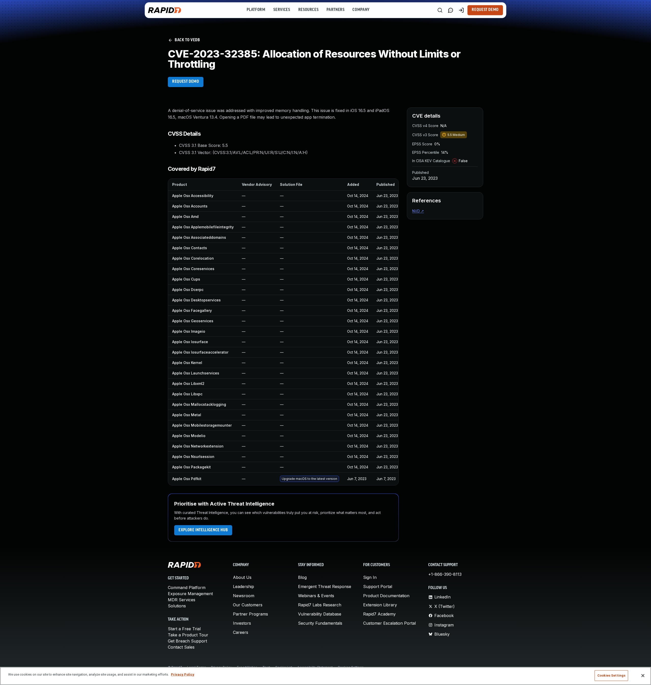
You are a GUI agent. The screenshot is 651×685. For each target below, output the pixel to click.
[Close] (642, 675)
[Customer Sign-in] (461, 10)
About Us (242, 577)
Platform (256, 10)
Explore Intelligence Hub (203, 530)
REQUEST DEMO (185, 82)
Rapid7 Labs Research (319, 604)
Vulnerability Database (319, 614)
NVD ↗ (418, 211)
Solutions (177, 605)
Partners (335, 10)
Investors (242, 623)
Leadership (243, 586)
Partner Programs (250, 614)
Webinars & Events (316, 595)
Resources (308, 10)
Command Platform (186, 587)
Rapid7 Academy (379, 614)
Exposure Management (190, 593)
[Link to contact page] (450, 10)
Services (281, 10)
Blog (302, 577)
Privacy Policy (182, 674)
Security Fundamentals (320, 623)
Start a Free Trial (184, 628)
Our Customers (247, 604)
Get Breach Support (187, 641)
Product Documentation (386, 595)
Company (360, 10)
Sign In (370, 577)
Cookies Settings (611, 675)
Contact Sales (181, 647)
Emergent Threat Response (324, 586)
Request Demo (485, 10)
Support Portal (377, 586)
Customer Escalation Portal (389, 623)
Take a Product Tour (188, 634)
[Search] (440, 10)
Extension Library (380, 604)
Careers (240, 632)
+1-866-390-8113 (445, 574)
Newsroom (243, 595)
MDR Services (181, 599)
